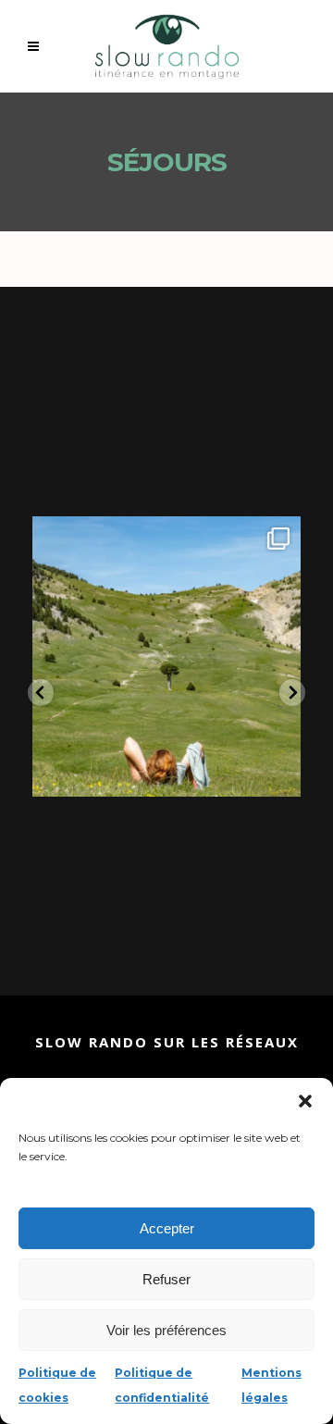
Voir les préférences (166, 1330)
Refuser (166, 1279)
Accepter (167, 1228)
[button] (305, 1101)
